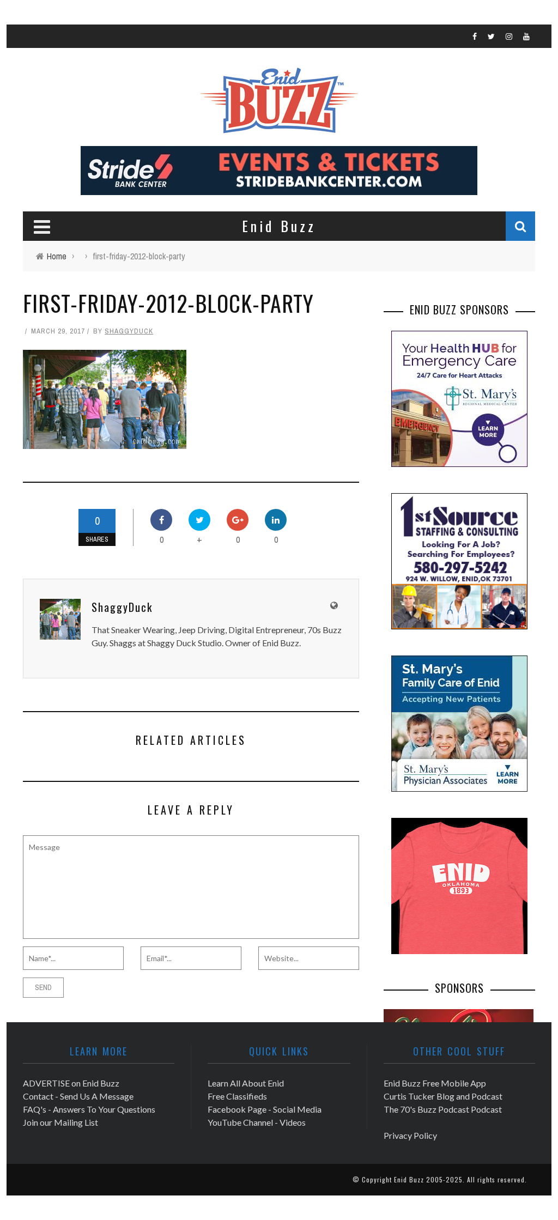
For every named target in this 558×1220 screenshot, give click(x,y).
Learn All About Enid (246, 1083)
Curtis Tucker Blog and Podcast (443, 1096)
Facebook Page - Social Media (265, 1109)
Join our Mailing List (60, 1122)
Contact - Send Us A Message (78, 1096)
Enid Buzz (409, 1179)
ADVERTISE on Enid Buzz (71, 1083)
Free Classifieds (237, 1096)
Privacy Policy (410, 1135)
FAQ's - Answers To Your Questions (89, 1109)
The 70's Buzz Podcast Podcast (443, 1109)
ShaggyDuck (129, 331)
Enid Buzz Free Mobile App (435, 1083)
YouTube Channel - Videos (257, 1122)
